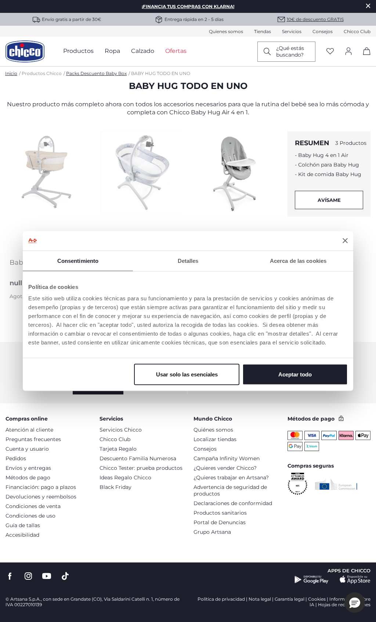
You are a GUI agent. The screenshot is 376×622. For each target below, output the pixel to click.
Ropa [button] (112, 50)
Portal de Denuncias (220, 522)
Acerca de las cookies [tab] (298, 260)
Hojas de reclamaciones (344, 604)
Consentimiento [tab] (77, 260)
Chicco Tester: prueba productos (141, 468)
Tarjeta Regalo (118, 449)
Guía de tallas (23, 525)
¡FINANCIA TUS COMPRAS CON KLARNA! (188, 6)
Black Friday (115, 487)
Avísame (329, 200)
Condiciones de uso (30, 515)
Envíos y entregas (28, 468)
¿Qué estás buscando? (290, 51)
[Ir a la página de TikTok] (65, 576)
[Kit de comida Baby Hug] (235, 192)
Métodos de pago (28, 477)
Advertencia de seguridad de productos (230, 490)
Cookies (317, 599)
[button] (354, 602)
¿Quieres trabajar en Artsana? (231, 477)
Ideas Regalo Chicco (125, 477)
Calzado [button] (142, 50)
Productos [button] (78, 50)
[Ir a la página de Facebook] (10, 576)
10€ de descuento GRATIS (315, 19)
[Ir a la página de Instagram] (28, 576)
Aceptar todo (295, 374)
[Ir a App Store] (355, 579)
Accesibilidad (22, 535)
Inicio (11, 73)
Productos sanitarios (220, 513)
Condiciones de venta (33, 506)
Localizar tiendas (215, 439)
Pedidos (16, 458)
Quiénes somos (213, 429)
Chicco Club (357, 31)
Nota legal (260, 599)
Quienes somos (226, 31)
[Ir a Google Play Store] (311, 579)
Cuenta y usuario (27, 449)
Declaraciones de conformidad (233, 503)
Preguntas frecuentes (33, 439)
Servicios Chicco (121, 429)
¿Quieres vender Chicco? (225, 468)
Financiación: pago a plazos (41, 487)
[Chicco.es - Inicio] (25, 51)
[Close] (368, 5)
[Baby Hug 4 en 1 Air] (47, 192)
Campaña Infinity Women (227, 458)
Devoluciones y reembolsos (41, 496)
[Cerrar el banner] (345, 240)
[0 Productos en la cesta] (364, 57)
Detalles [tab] (188, 260)
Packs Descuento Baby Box (96, 73)
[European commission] (336, 484)
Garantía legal (289, 599)
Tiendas (262, 31)
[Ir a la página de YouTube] (46, 576)
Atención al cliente (29, 429)
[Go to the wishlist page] (330, 51)
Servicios (291, 31)
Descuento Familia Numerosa (138, 458)
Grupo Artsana (212, 532)
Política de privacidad (221, 599)
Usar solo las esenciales (187, 374)
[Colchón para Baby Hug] (141, 192)
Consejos (322, 31)
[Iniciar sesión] (348, 51)
